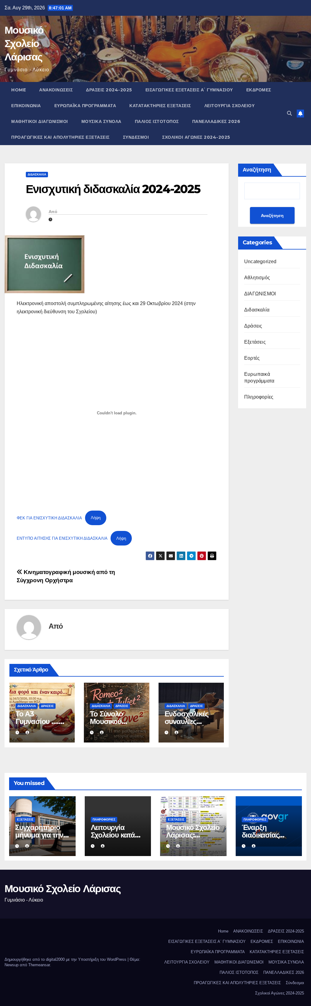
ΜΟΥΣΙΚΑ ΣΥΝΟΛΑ (101, 121)
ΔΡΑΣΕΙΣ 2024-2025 (109, 90)
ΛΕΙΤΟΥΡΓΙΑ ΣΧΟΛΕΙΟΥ (229, 105)
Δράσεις (47, 706)
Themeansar (39, 965)
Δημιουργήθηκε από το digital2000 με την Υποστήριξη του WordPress (66, 959)
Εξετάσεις (255, 342)
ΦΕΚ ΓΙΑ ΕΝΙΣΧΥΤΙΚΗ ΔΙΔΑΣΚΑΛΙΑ (49, 517)
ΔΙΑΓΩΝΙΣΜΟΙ (260, 293)
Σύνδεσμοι (136, 137)
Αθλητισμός (257, 277)
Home (18, 90)
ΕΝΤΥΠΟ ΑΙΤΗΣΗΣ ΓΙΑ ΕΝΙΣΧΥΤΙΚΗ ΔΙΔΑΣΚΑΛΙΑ (62, 538)
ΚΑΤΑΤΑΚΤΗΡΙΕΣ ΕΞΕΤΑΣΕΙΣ (160, 105)
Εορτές (252, 358)
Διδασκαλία (37, 174)
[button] (289, 113)
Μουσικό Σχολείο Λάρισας (24, 43)
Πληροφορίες (258, 396)
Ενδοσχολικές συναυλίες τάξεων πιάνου (188, 721)
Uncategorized (260, 261)
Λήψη (96, 517)
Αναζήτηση (257, 169)
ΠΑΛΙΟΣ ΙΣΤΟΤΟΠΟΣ (157, 121)
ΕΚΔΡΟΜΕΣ (258, 90)
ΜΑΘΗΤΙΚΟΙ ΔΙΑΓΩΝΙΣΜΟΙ (39, 121)
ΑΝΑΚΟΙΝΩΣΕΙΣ (56, 90)
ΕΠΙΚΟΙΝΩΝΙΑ (26, 105)
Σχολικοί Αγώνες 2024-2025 (196, 137)
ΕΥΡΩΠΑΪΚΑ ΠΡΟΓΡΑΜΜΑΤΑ (85, 105)
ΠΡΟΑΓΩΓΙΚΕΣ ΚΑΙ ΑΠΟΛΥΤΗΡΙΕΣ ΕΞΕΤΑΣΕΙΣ (60, 137)
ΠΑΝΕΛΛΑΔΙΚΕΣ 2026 (216, 121)
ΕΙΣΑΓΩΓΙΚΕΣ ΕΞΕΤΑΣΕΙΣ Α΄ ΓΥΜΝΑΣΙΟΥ (189, 90)
